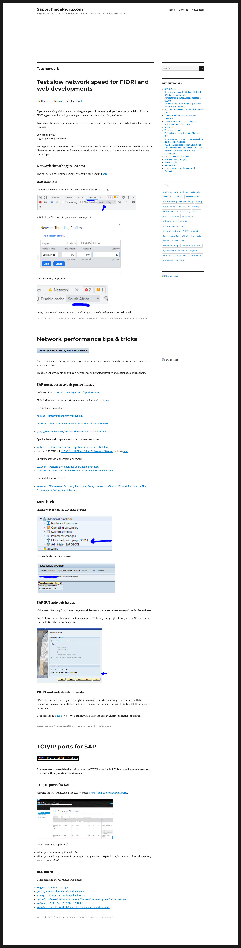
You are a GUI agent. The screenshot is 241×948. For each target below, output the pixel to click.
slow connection (100, 318)
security (175, 241)
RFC (175, 221)
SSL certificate (188, 246)
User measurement (172, 255)
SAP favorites (170, 165)
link (107, 400)
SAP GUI (185, 236)
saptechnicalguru (45, 318)
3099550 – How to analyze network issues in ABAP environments (73, 431)
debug (199, 202)
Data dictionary (186, 202)
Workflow (180, 260)
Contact (183, 10)
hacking (195, 206)
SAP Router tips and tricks (176, 95)
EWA (165, 206)
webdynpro (197, 255)
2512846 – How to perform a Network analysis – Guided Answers (73, 423)
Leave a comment (102, 726)
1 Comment (143, 318)
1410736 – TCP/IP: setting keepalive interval (61, 895)
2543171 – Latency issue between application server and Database (73, 447)
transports (182, 250)
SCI (192, 236)
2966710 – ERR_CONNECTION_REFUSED (60, 903)
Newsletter (198, 10)
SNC (183, 241)
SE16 (199, 236)
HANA (166, 211)
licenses (196, 211)
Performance (187, 216)
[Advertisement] (120, 41)
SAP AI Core (170, 127)
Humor (174, 211)
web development (127, 318)
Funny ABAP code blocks (175, 107)
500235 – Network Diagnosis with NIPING (60, 415)
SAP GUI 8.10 (170, 89)
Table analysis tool (173, 130)
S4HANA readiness (171, 231)
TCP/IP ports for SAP (66, 746)
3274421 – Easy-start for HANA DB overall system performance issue (75, 470)
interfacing (185, 211)
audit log (184, 192)
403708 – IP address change (52, 887)
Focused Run (183, 206)
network (88, 318)
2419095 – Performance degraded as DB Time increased (68, 466)
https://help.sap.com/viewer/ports (108, 792)
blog (125, 451)
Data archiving (170, 202)
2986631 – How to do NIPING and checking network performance (73, 907)
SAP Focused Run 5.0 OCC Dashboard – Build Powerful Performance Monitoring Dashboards (184, 151)
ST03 (199, 246)
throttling (113, 318)
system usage (169, 250)
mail (165, 216)
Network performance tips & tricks (87, 339)
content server (192, 197)
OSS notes (174, 216)
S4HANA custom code (173, 226)
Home (171, 10)
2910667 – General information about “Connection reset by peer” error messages (82, 899)
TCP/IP (90, 917)
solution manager (171, 246)
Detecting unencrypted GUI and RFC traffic (184, 92)
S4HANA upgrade (191, 231)
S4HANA (183, 221)
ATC (176, 192)
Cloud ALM (179, 197)
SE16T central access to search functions (183, 145)
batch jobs (195, 192)
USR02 (186, 255)
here (104, 173)
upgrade (193, 250)
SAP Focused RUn (171, 236)
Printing (167, 221)
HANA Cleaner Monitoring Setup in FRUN (183, 104)
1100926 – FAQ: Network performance (78, 392)
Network (78, 726)
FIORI (74, 318)
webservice (168, 260)
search (166, 241)
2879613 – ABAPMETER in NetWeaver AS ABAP (87, 451)
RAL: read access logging (176, 159)
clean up (167, 197)
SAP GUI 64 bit (171, 162)
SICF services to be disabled (177, 156)
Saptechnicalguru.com (60, 9)
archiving (167, 192)
